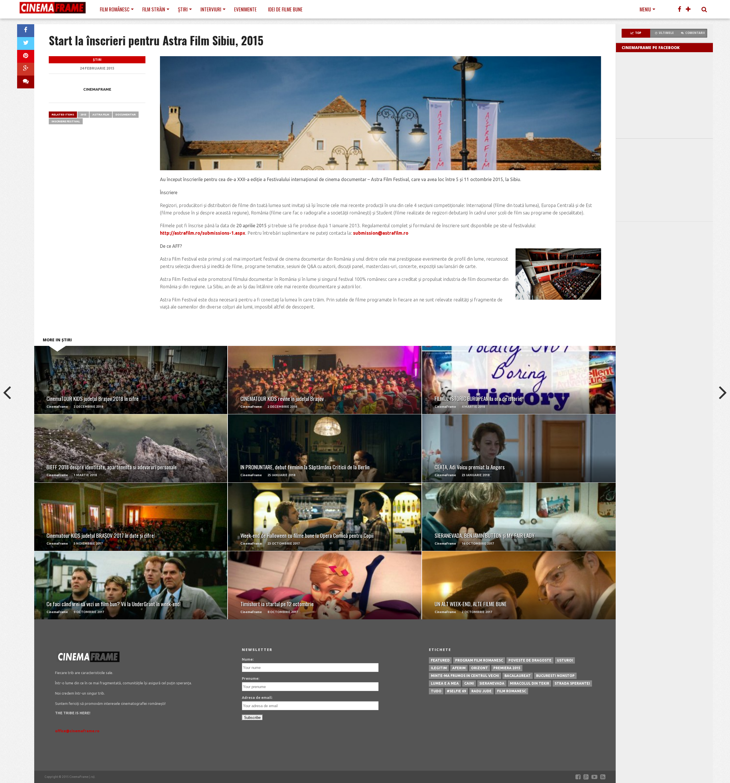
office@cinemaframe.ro (77, 731)
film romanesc (511, 691)
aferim (459, 668)
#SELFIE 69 (456, 691)
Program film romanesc (479, 660)
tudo (436, 691)
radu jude (481, 691)
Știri (183, 9)
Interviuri (210, 9)
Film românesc (114, 9)
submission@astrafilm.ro (380, 233)
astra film (100, 114)
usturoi (565, 660)
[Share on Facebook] (25, 30)
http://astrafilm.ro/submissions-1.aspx (202, 233)
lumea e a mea (445, 683)
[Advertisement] (664, 180)
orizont (479, 668)
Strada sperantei (572, 683)
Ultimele (666, 33)
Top (638, 33)
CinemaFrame (97, 89)
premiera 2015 (506, 668)
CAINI (469, 683)
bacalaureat (517, 675)
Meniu (645, 9)
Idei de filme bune (285, 9)
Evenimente (245, 9)
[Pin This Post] (25, 56)
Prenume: (250, 678)
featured (440, 660)
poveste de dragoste (529, 660)
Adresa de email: (257, 697)
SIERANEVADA (491, 683)
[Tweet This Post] (25, 43)
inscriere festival (66, 121)
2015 (83, 114)
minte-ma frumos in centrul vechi (465, 675)
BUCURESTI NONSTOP (555, 675)
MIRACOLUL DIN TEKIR (529, 683)
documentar (125, 114)
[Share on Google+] (25, 69)
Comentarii (695, 33)
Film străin (153, 9)
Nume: (248, 659)
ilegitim (439, 668)
